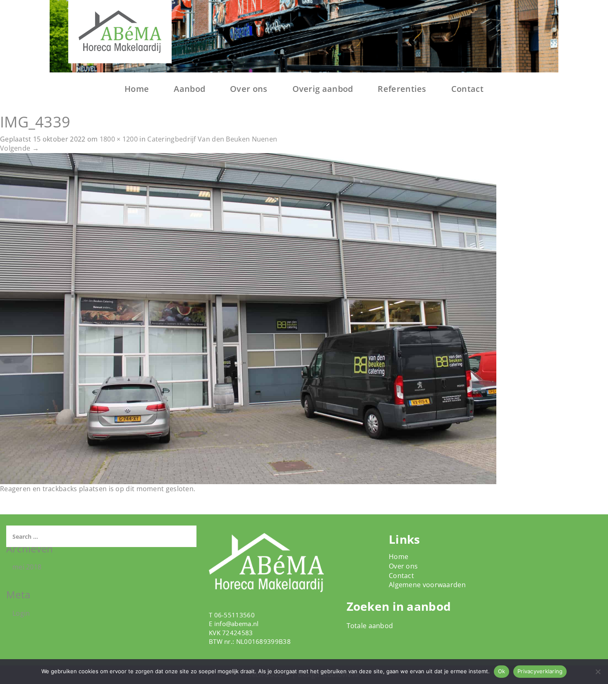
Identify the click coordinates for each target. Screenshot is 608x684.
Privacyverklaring (540, 671)
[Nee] (598, 671)
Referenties (402, 88)
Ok (501, 671)
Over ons (248, 88)
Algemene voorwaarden (427, 584)
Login (21, 613)
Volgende (19, 148)
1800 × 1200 (119, 139)
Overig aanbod (322, 88)
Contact (467, 88)
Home (136, 88)
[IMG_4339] (248, 318)
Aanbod (189, 88)
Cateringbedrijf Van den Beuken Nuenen (212, 139)
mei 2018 (26, 566)
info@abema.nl (236, 623)
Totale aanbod (370, 625)
